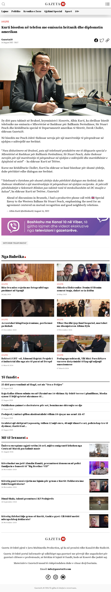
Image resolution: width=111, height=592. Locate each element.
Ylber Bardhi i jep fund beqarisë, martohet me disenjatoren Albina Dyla (82, 325)
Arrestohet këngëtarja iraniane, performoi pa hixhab (26, 325)
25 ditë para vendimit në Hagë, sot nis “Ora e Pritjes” (32, 384)
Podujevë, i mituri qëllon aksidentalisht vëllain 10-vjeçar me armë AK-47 (43, 414)
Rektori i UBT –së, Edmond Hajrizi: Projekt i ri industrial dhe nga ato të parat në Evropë (27, 360)
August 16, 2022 (41, 211)
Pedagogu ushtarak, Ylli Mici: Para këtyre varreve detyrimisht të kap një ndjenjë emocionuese (81, 361)
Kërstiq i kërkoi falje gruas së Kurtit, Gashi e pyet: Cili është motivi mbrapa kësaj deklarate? (40, 518)
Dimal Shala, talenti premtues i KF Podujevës (27, 498)
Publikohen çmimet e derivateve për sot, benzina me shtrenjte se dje (41, 405)
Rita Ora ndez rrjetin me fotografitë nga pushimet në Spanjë (24, 289)
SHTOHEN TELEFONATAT (14, 243)
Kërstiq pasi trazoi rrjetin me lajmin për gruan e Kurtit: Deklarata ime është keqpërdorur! (42, 483)
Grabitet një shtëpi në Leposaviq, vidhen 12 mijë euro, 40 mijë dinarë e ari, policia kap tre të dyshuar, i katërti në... (54, 425)
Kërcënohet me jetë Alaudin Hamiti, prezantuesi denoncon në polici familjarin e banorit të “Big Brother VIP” (41, 465)
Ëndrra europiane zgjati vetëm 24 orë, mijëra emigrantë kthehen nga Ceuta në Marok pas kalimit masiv (41, 447)
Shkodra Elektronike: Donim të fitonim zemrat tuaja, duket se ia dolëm (79, 289)
